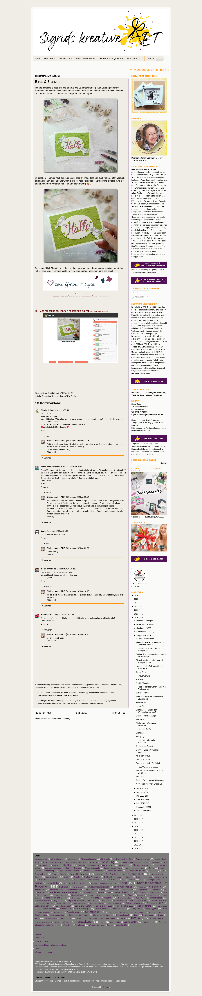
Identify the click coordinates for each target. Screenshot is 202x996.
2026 (136, 595)
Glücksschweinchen (144, 877)
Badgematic (43, 865)
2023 (136, 606)
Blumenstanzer (140, 865)
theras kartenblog (48, 569)
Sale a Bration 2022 (158, 900)
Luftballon (41, 892)
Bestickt (55, 865)
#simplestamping (56, 859)
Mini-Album (154, 892)
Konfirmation (40, 890)
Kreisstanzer (114, 890)
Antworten (45, 430)
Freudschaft (99, 874)
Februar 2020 (142, 807)
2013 (136, 837)
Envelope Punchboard (93, 871)
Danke (151, 868)
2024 (136, 603)
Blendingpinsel (93, 865)
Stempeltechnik (122, 915)
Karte (123, 882)
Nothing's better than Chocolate (149, 784)
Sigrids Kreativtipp (101, 909)
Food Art (63, 874)
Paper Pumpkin (124, 898)
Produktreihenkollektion (43, 901)
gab (124, 874)
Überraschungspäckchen (43, 922)
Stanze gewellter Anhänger (79, 915)
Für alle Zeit (141, 719)
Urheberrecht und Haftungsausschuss (50, 945)
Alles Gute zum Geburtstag (76, 862)
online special (75, 898)
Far (163, 871)
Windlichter (80, 925)
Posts (136, 292)
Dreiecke (38, 871)
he (105, 880)
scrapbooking (81, 908)
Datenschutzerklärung (72, 695)
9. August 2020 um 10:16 (78, 591)
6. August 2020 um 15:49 (71, 467)
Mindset (143, 892)
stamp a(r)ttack (151, 909)
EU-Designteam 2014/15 (135, 871)
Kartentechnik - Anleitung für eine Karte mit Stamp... (150, 667)
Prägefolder (156, 897)
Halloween (78, 880)
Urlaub (57, 922)
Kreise (102, 890)
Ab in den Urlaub (143, 756)
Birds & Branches (143, 759)
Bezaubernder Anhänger (146, 716)
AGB (37, 948)
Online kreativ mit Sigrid (55, 898)
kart (115, 883)
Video (103, 922)
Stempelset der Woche (102, 915)
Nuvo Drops (117, 895)
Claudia (44, 410)
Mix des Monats (60, 895)
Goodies (41, 879)
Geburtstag (46, 396)
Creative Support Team (113, 868)
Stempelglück (141, 736)
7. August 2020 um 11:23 (67, 569)
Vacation (139, 679)
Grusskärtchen (58, 880)
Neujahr (99, 895)
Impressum (39, 938)
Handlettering (93, 880)
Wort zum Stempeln (96, 925)
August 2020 (141, 635)
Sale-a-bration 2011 (96, 903)
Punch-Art (105, 901)
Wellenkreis (149, 922)
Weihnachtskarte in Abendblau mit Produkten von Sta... (150, 643)
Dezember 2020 (143, 621)
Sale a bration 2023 (46, 903)
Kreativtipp (90, 890)
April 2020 (140, 800)
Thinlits (78, 918)
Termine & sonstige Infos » (111, 58)
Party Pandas (140, 898)
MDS (109, 892)
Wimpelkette (67, 925)
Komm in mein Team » (85, 58)
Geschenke (51, 877)
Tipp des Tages (91, 918)
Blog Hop (107, 865)
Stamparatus (58, 912)
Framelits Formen (79, 874)
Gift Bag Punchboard (92, 877)
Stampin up (92, 911)
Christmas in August (144, 746)
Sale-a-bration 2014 (134, 903)
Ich (65, 883)
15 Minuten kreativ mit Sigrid (123, 859)
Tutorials (150, 58)
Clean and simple (92, 868)
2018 (136, 819)
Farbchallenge (41, 874)
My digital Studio (77, 895)
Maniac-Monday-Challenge (63, 892)
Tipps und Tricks (108, 918)
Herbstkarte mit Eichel (145, 639)
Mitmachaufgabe (43, 895)
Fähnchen (153, 871)
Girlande (129, 877)
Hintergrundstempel (155, 880)
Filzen (54, 874)
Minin (165, 892)
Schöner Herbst (142, 693)
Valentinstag (66, 922)
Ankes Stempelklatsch (51, 467)
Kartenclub (63, 887)
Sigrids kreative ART (56, 441)
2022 (136, 610)
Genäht (38, 877)
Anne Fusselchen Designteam (135, 862)
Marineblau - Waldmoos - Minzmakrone (146, 724)
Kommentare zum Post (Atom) (57, 719)
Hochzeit (38, 883)
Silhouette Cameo (119, 909)
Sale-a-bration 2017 (63, 906)
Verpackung (84, 921)
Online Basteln (153, 895)
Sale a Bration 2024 (63, 903)
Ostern (107, 897)
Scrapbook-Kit (65, 909)
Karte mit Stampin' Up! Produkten (65, 396)
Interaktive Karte (77, 883)
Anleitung (108, 862)
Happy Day (140, 706)
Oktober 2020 (142, 628)
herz (123, 880)
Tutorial (136, 918)
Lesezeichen (127, 890)
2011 (136, 845)
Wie (59, 925)
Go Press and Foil (161, 877)
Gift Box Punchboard (112, 877)
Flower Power (142, 702)
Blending (81, 865)
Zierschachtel (121, 925)
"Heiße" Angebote (143, 683)
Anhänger (94, 862)
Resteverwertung (143, 676)
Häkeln (68, 880)
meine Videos (121, 892)
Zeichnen (110, 925)
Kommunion (155, 886)
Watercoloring (115, 922)
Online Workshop (91, 898)
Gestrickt (77, 877)
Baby (165, 862)
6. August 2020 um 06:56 (58, 410)
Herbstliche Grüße (143, 729)
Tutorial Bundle (156, 918)
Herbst (112, 879)
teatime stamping (51, 918)
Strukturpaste (147, 915)
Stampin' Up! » (65, 58)
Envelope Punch (72, 871)
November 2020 (143, 624)
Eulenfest (140, 776)
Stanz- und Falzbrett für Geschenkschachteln (127, 912)
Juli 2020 (140, 788)
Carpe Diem (141, 672)
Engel (61, 871)
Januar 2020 (141, 811)
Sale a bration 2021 (138, 900)
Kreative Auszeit (56, 890)
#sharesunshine (41, 859)
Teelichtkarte (65, 918)
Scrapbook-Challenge (47, 909)
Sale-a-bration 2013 (114, 903)
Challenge (77, 868)
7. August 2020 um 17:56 (63, 614)
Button (68, 868)
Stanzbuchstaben (57, 915)
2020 (136, 617)
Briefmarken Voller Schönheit (148, 763)
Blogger (106, 987)
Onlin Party (141, 895)
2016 (136, 826)
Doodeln (161, 868)
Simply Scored (136, 909)
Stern (135, 915)
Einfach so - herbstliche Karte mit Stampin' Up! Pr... (149, 661)
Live (165, 890)
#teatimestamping (88, 859)
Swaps (160, 915)
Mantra (101, 892)
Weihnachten (130, 922)
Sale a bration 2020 (120, 901)
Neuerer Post (43, 712)
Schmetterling (144, 905)
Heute (141, 880)
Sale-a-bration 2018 (83, 906)
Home (37, 58)
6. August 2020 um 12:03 (78, 441)
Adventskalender (143, 859)
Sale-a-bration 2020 (125, 906)
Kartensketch (78, 887)
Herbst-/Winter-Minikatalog (147, 767)
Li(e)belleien (142, 890)
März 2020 (141, 803)
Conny (44, 531)
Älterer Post (119, 712)
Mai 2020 (140, 796)
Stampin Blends (73, 912)
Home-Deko (53, 883)
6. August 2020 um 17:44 (57, 531)
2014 (136, 834)
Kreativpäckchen (75, 890)
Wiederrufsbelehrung (43, 952)
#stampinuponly (73, 859)
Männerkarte (89, 892)
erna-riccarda (46, 614)
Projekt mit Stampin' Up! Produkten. (82, 900)
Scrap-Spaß (162, 906)
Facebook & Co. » (134, 58)
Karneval (94, 883)
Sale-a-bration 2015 (155, 903)
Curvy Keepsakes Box (135, 868)
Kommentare (139, 297)
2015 (136, 830)
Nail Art (90, 895)
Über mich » (49, 58)
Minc (136, 892)
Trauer (123, 918)
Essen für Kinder (115, 871)
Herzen (132, 880)
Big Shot (67, 865)
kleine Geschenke (123, 886)
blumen (122, 865)
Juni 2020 (140, 792)
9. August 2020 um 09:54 (78, 497)
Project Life (58, 900)
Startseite (81, 712)
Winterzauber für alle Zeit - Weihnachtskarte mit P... (147, 711)
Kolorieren (142, 887)
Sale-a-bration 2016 (43, 906)
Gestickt (66, 877)
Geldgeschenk (157, 874)
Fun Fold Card (112, 874)
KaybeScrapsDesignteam (98, 887)
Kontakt (38, 934)
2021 (136, 614)
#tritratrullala (105, 859)
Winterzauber (141, 733)
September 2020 (143, 632)
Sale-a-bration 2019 (104, 906)
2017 (136, 823)
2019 (136, 815)
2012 (136, 841)
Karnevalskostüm (106, 883)
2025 (136, 599)
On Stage (129, 895)
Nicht (108, 895)
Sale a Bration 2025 (79, 903)
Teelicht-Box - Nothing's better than (150, 780)
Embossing (49, 871)
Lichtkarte (156, 890)
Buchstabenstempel (53, 868)
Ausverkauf (156, 862)
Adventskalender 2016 (52, 862)
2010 (136, 848)
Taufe (37, 918)
